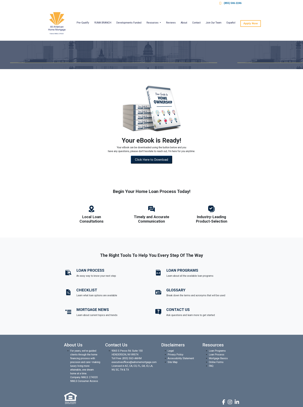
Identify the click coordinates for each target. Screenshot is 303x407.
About (184, 22)
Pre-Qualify (83, 22)
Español (230, 22)
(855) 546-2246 (232, 3)
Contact (196, 22)
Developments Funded (128, 22)
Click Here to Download (151, 160)
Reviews (171, 22)
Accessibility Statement (181, 358)
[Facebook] (223, 401)
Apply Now (250, 23)
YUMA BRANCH (102, 22)
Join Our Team (213, 22)
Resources (152, 22)
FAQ (211, 365)
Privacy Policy (175, 354)
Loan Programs (217, 350)
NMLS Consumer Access (84, 381)
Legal (171, 350)
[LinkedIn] (237, 401)
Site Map (173, 362)
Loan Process (216, 354)
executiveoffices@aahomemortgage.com (134, 362)
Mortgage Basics (218, 358)
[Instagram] (230, 401)
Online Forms (216, 362)
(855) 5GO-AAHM (132, 358)
